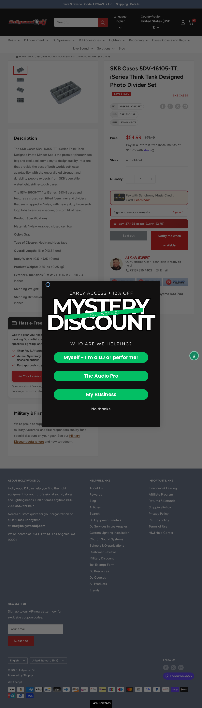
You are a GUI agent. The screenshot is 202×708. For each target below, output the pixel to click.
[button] (194, 355)
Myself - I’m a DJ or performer (101, 357)
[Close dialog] (48, 284)
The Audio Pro (101, 375)
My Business (101, 394)
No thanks (101, 409)
